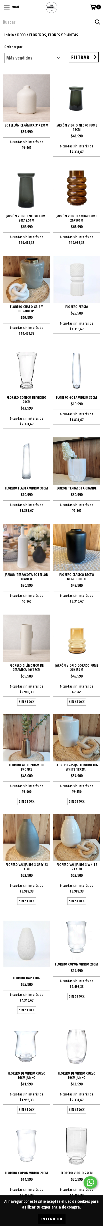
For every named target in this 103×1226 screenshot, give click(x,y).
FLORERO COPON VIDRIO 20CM (76, 964)
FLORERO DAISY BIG (26, 978)
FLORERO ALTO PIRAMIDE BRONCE (26, 767)
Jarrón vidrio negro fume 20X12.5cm (26, 218)
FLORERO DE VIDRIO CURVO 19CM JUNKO (77, 1075)
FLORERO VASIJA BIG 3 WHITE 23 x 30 (76, 866)
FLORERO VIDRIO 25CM (77, 1173)
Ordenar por (13, 46)
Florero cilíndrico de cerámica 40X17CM (26, 667)
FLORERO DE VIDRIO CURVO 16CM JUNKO (26, 1075)
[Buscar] (97, 22)
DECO (21, 34)
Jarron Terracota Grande (76, 488)
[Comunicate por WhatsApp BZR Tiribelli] (90, 1182)
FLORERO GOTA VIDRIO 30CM (76, 397)
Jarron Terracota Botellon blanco (26, 576)
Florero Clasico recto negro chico (76, 576)
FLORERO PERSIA (76, 307)
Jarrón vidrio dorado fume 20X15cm (76, 667)
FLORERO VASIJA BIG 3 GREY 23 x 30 (26, 866)
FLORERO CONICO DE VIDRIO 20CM (26, 399)
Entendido (52, 1219)
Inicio (9, 34)
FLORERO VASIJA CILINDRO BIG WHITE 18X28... (77, 767)
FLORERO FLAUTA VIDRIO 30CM (26, 488)
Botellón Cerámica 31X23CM (26, 125)
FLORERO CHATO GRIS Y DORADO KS (26, 309)
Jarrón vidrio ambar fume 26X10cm (76, 218)
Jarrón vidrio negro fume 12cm (76, 127)
